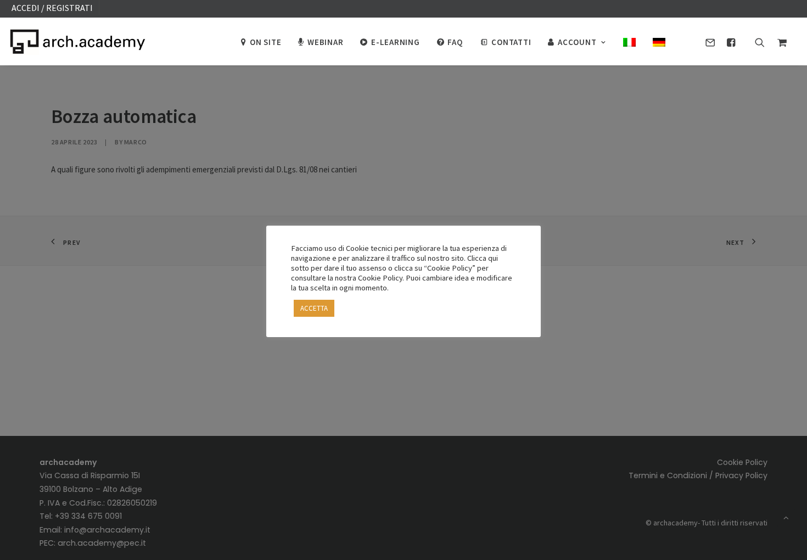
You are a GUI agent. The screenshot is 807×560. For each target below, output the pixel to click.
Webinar (325, 42)
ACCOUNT (577, 42)
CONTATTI (511, 42)
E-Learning (395, 42)
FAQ (454, 42)
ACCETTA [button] (314, 308)
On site (265, 42)
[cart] (779, 41)
